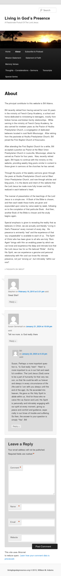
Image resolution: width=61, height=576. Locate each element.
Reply (12, 301)
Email (15, 521)
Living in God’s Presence (27, 18)
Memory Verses (11, 64)
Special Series (11, 76)
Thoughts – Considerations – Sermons (21, 70)
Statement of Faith (33, 57)
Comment (15, 467)
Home (7, 51)
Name (15, 506)
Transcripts (47, 70)
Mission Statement (13, 57)
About (17, 51)
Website (14, 537)
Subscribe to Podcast (34, 51)
